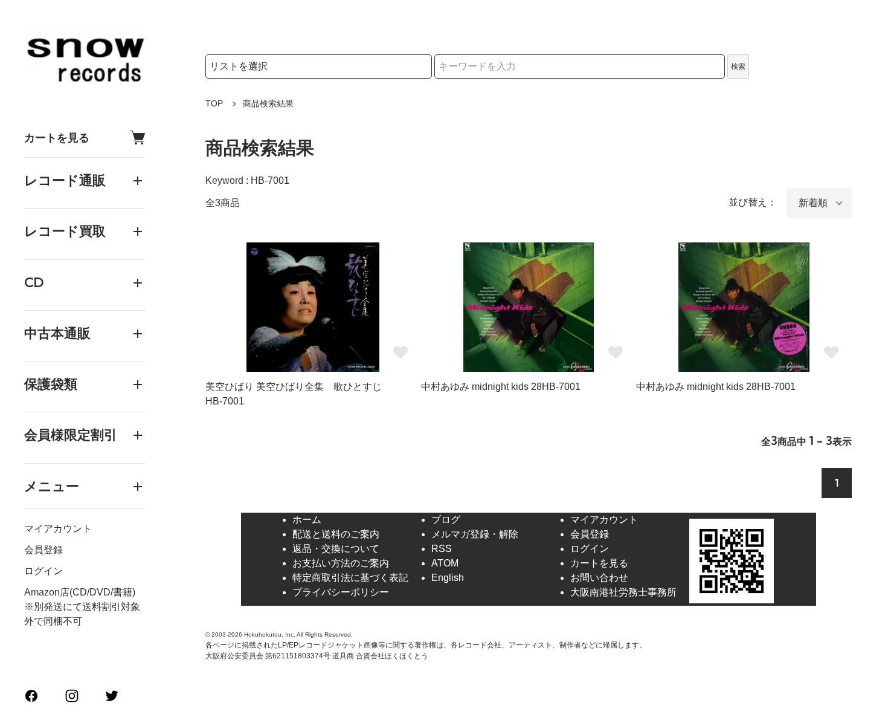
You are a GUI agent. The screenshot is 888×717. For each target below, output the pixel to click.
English (447, 578)
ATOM (444, 563)
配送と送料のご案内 (335, 534)
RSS (441, 548)
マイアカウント (58, 529)
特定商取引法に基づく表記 (350, 578)
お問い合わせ (599, 578)
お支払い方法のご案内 (340, 563)
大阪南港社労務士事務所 (623, 592)
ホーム (306, 519)
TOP (214, 103)
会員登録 (43, 550)
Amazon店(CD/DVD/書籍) (79, 592)
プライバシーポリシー (340, 592)
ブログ (445, 519)
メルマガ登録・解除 (474, 534)
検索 (738, 66)
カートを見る (56, 137)
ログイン (43, 571)
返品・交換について (335, 548)
